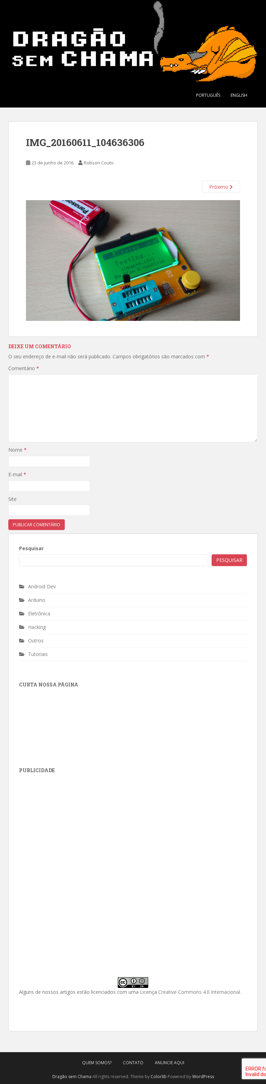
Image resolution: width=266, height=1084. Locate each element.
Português (208, 95)
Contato (133, 1063)
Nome (17, 449)
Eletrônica (39, 613)
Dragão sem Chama (71, 1076)
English (239, 95)
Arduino (36, 600)
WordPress (203, 1076)
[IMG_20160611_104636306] (133, 260)
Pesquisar (31, 548)
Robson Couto (99, 163)
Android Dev (42, 586)
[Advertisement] (71, 825)
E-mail (17, 474)
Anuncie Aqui (169, 1063)
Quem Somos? (97, 1063)
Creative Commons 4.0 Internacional (199, 992)
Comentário (23, 368)
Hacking (37, 627)
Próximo (219, 186)
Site (12, 499)
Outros (36, 640)
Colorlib (159, 1076)
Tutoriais (38, 654)
